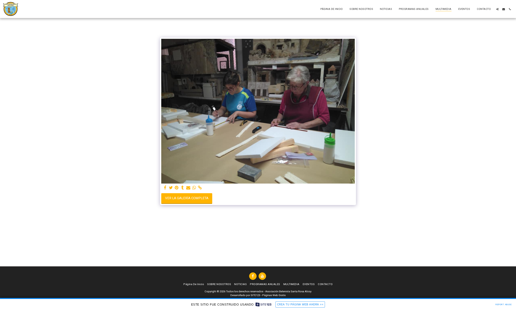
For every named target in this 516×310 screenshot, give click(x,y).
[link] (200, 188)
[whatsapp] (194, 188)
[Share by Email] (188, 188)
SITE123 (255, 295)
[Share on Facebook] (165, 188)
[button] (497, 9)
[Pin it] (177, 188)
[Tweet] (171, 188)
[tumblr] (182, 188)
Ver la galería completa (186, 198)
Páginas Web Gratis (274, 295)
